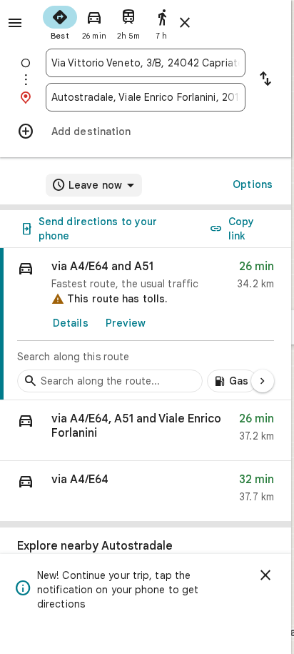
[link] (145, 324)
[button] (145, 430)
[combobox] (145, 63)
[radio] (60, 21)
